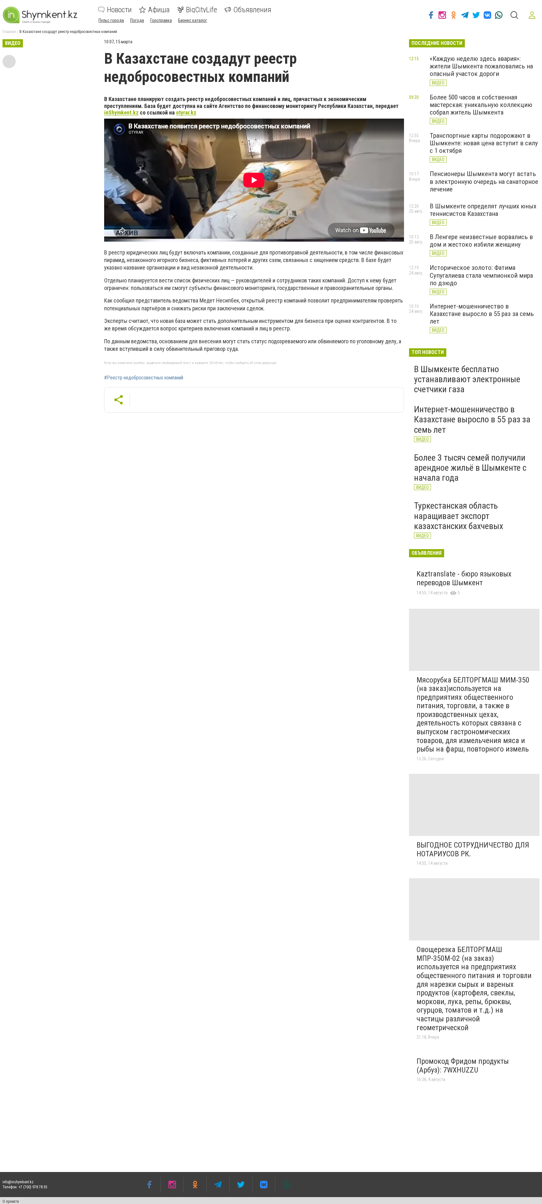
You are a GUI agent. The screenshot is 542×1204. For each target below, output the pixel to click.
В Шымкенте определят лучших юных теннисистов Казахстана (483, 209)
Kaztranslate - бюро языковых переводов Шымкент (464, 578)
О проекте (11, 1201)
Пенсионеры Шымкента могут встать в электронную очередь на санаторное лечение (484, 181)
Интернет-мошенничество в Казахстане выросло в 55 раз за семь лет (482, 313)
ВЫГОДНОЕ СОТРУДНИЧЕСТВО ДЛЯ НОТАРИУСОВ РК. (473, 849)
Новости (119, 10)
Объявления (252, 10)
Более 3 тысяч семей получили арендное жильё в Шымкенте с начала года (470, 467)
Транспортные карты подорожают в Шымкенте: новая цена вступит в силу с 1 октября (484, 143)
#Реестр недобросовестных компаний (143, 378)
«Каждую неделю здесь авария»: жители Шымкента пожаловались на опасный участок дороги (481, 66)
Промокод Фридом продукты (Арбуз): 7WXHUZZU (463, 1065)
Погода (137, 20)
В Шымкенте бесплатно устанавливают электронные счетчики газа (467, 379)
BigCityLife (201, 10)
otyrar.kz (186, 112)
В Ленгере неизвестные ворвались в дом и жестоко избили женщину (481, 240)
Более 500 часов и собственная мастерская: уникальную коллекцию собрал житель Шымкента (481, 105)
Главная (9, 31)
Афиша (159, 10)
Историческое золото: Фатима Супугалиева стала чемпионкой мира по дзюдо (481, 275)
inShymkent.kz (121, 112)
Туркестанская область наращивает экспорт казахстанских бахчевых (458, 515)
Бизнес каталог (192, 20)
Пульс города (111, 20)
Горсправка (161, 20)
